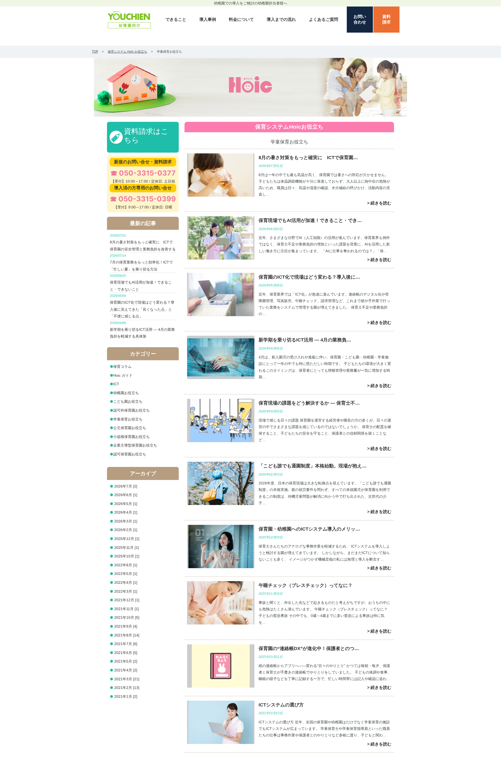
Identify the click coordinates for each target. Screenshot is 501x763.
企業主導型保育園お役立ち (135, 445)
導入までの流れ (281, 19)
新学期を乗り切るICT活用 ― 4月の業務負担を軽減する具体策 (142, 329)
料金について (241, 19)
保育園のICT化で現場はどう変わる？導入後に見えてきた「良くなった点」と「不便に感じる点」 (142, 306)
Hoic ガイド (123, 375)
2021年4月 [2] (125, 670)
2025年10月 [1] (126, 556)
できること (175, 19)
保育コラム (122, 366)
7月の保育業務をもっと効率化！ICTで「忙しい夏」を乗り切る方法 (141, 262)
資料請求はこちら (146, 135)
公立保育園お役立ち (129, 428)
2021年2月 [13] (126, 688)
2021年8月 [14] (126, 635)
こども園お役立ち (127, 401)
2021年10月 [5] (126, 617)
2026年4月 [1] (125, 512)
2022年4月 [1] (125, 582)
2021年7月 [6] (125, 644)
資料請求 (386, 19)
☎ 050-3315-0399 (143, 199)
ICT (116, 384)
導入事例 (207, 19)
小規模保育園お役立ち (131, 437)
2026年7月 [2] (125, 486)
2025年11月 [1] (126, 547)
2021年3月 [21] (126, 679)
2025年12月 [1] (126, 539)
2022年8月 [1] (125, 565)
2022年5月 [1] (125, 574)
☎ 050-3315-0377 (143, 173)
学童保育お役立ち (127, 419)
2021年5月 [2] (125, 661)
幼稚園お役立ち (126, 393)
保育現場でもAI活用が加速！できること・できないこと (141, 282)
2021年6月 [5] (125, 653)
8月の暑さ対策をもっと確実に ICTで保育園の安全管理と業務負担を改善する (143, 242)
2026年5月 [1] (125, 504)
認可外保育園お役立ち (131, 410)
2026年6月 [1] (125, 495)
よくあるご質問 (323, 19)
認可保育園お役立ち (129, 454)
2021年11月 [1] (126, 609)
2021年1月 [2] (125, 696)
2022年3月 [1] (125, 591)
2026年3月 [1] (125, 521)
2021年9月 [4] (125, 626)
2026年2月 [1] (125, 530)
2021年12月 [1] (126, 600)
